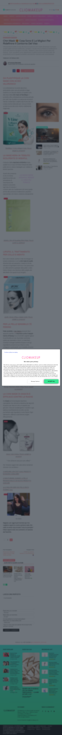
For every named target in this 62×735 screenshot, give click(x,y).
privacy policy (50, 376)
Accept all (51, 381)
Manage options (35, 381)
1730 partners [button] (12, 364)
